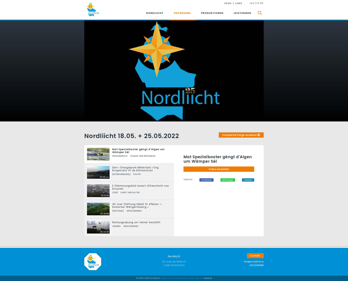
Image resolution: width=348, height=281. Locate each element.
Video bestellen (219, 169)
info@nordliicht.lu (254, 261)
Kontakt (255, 255)
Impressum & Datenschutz (175, 278)
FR (261, 3)
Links (238, 3)
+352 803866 (256, 265)
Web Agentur (196, 278)
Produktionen (212, 13)
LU (251, 3)
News (228, 3)
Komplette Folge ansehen (239, 135)
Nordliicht (155, 13)
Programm (182, 13)
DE (256, 3)
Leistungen (242, 13)
